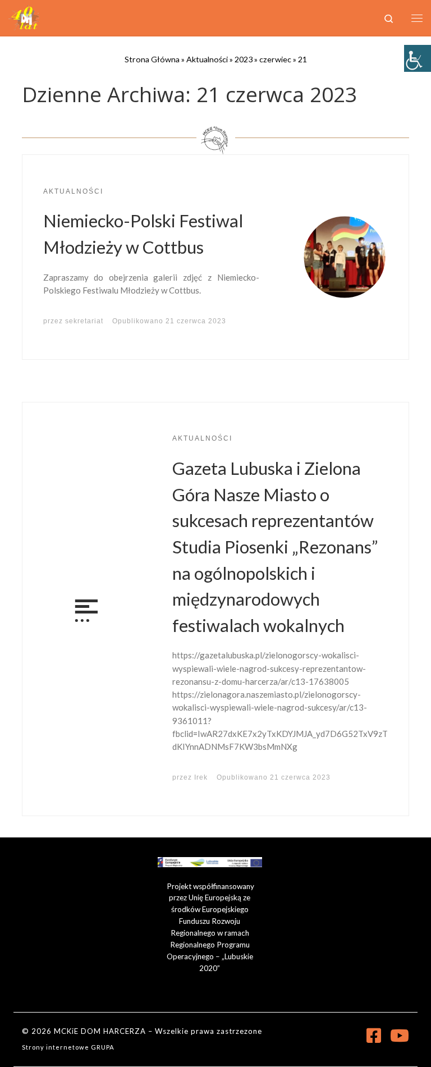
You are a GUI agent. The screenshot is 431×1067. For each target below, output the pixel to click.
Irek (201, 777)
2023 (244, 59)
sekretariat (84, 321)
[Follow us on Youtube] (399, 1035)
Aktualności (207, 59)
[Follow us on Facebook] (373, 1035)
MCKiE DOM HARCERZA (100, 1031)
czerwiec (275, 59)
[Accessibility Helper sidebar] (417, 58)
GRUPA (102, 1047)
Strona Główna (152, 59)
